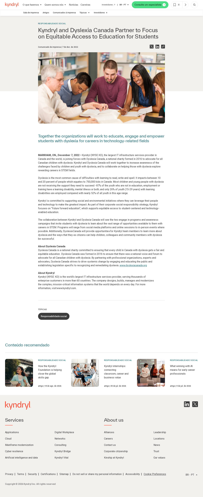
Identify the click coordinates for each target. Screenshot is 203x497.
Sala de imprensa (31, 13)
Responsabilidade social (52, 23)
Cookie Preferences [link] (155, 474)
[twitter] (195, 404)
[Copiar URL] (163, 46)
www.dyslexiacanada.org (133, 265)
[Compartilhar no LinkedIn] (157, 46)
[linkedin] (187, 404)
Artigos (46, 13)
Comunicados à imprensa (64, 13)
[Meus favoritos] (185, 4)
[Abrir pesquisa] (194, 4)
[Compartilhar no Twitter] (152, 46)
